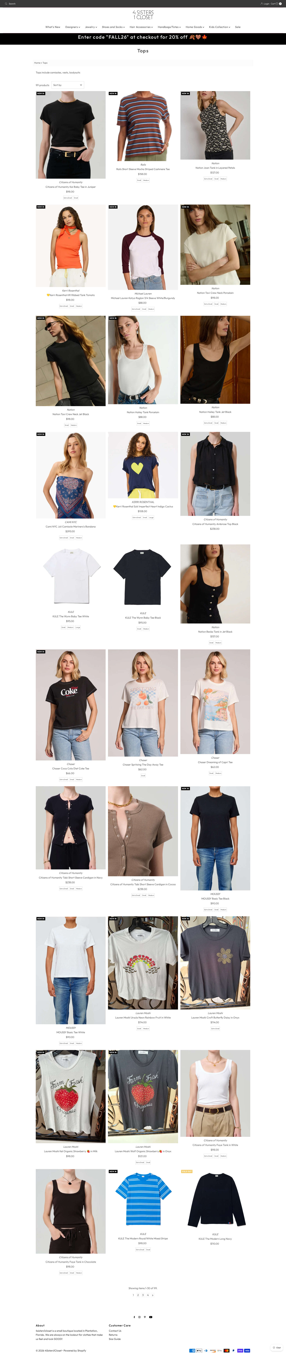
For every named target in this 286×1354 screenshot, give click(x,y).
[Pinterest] (145, 1317)
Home (37, 62)
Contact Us (115, 1330)
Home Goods (194, 26)
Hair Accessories (140, 26)
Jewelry (90, 26)
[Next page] (153, 1295)
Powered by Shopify (75, 1350)
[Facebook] (134, 1317)
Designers (72, 26)
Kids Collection (219, 26)
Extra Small (68, 198)
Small (76, 198)
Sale (238, 26)
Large (151, 517)
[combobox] (49, 4)
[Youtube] (150, 1317)
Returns (113, 1334)
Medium (146, 180)
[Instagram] (139, 1317)
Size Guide (115, 1338)
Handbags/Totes (168, 26)
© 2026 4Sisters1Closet (49, 1350)
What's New (52, 26)
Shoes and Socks (112, 26)
